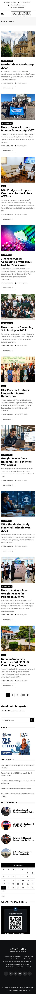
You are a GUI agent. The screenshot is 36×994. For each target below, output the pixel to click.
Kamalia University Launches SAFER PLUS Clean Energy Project (15, 662)
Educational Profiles (15, 964)
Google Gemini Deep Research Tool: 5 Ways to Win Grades (16, 461)
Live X (28, 967)
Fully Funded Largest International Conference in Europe (23, 840)
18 (8, 884)
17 (4, 884)
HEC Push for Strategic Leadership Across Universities (15, 393)
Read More (7, 88)
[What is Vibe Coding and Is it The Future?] (6, 825)
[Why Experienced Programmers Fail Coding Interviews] (6, 811)
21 (23, 884)
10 (4, 880)
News (6, 959)
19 (13, 884)
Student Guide (28, 959)
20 (18, 884)
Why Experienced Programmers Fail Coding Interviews (24, 812)
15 (28, 880)
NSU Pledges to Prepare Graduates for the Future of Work (16, 193)
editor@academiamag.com (18, 5)
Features (8, 961)
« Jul (2, 896)
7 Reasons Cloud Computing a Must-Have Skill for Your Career (16, 262)
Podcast (29, 961)
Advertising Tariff (17, 8)
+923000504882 (25, 2)
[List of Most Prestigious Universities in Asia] (6, 853)
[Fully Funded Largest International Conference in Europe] (6, 839)
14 (23, 880)
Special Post (28, 956)
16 (32, 880)
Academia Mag (8, 83)
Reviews (18, 956)
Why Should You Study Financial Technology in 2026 (16, 527)
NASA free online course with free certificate (16, 789)
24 (4, 888)
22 (28, 884)
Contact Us (10, 967)
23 (32, 884)
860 (23, 695)
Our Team (20, 967)
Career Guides (16, 959)
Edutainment (8, 956)
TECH (27, 964)
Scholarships (18, 961)
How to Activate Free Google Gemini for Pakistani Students (14, 593)
